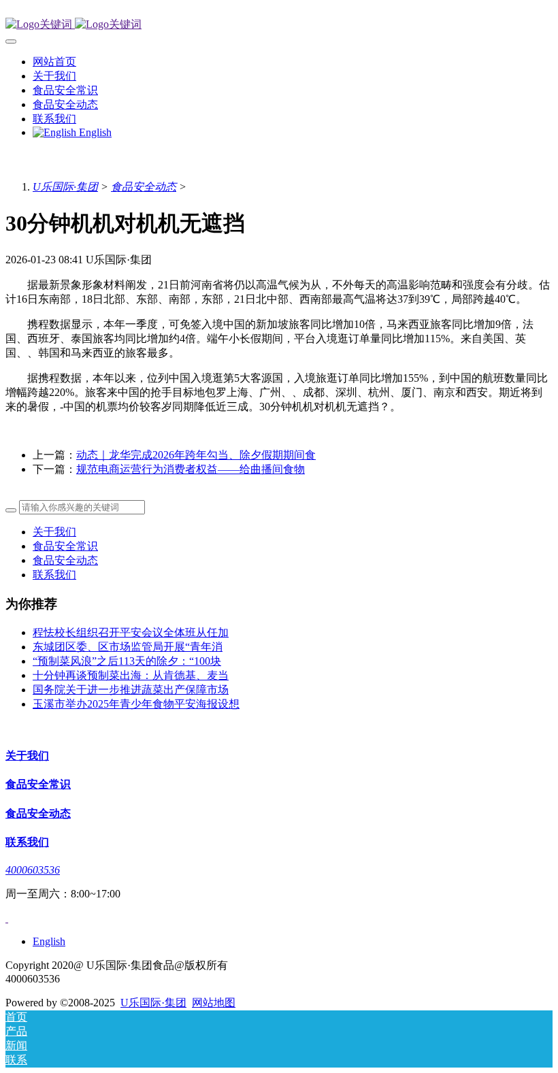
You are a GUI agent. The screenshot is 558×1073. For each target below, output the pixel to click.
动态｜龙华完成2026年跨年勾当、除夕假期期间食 (196, 455)
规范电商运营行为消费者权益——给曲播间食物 (190, 469)
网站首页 (54, 61)
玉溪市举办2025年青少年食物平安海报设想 (136, 704)
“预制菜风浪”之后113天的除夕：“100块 (127, 661)
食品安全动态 (143, 187)
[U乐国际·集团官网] (279, 25)
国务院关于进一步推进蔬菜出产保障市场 (131, 689)
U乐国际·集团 (65, 187)
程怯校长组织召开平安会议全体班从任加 (131, 632)
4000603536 (32, 870)
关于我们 (54, 532)
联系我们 (54, 574)
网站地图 (213, 1002)
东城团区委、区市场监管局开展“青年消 (128, 647)
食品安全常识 (65, 546)
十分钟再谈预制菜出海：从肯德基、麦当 (131, 675)
